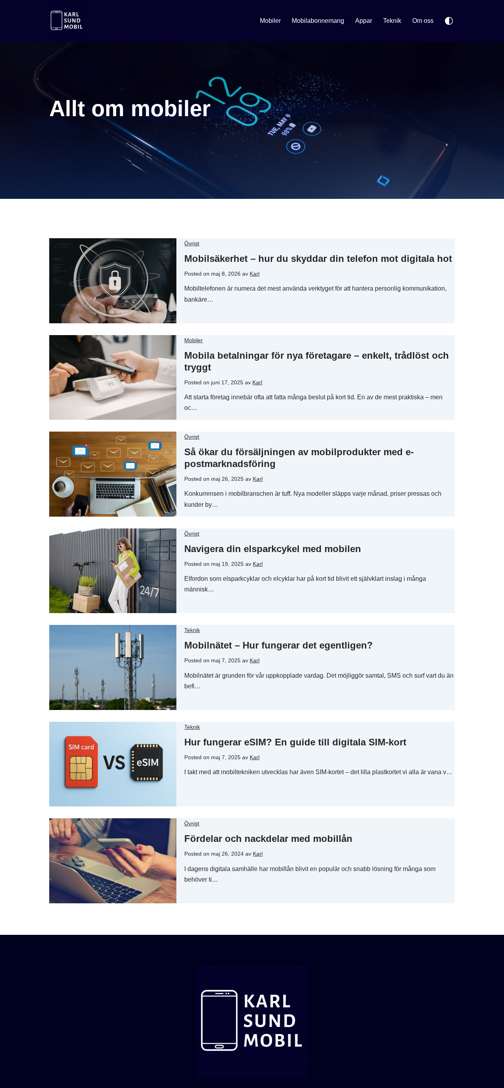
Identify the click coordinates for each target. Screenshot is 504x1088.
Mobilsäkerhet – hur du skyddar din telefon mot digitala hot (318, 258)
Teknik (392, 20)
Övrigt (191, 243)
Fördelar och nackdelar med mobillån (268, 838)
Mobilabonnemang (318, 20)
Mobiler (270, 20)
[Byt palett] (449, 21)
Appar (363, 20)
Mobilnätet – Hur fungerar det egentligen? (278, 645)
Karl (254, 274)
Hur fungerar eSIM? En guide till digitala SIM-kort (295, 742)
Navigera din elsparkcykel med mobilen (272, 548)
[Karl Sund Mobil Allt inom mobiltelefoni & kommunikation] (68, 20)
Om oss (423, 20)
